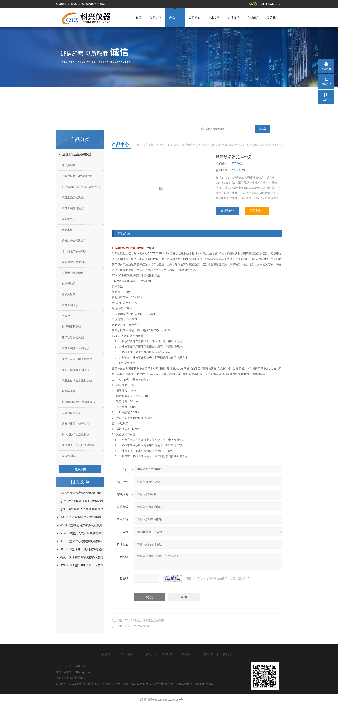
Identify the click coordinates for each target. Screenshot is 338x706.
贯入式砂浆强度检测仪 (75, 434)
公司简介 (155, 17)
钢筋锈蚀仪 (69, 283)
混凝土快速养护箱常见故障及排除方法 (85, 557)
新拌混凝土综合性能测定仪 (78, 445)
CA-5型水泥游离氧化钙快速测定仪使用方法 (88, 493)
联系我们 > (256, 210)
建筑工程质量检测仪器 (77, 154)
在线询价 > (227, 210)
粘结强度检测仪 (71, 326)
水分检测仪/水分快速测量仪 (78, 402)
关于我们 (126, 654)
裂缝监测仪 (69, 455)
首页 (139, 17)
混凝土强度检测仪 (73, 197)
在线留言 (253, 17)
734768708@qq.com (77, 672)
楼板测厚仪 (69, 294)
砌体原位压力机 (71, 412)
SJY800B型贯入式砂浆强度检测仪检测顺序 (88, 533)
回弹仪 (66, 315)
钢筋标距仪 (69, 391)
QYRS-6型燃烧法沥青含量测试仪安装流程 (87, 509)
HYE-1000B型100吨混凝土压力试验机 (84, 565)
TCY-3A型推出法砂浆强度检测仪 (145, 620)
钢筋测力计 (69, 219)
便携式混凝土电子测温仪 (77, 359)
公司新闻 (194, 17)
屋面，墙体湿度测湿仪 (75, 369)
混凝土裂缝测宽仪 (73, 208)
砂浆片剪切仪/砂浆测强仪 (77, 176)
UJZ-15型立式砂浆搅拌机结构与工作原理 (86, 541)
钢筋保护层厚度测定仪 (75, 262)
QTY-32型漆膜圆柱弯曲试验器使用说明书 (87, 501)
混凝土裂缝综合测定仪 (75, 348)
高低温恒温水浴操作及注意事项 (80, 517)
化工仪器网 (185, 683)
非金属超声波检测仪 (74, 251)
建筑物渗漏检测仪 (73, 337)
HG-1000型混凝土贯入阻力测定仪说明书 (86, 549)
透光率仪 (67, 229)
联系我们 (273, 17)
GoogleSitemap (203, 683)
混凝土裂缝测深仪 (73, 272)
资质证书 (233, 17)
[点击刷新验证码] (172, 578)
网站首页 (106, 654)
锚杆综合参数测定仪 (74, 240)
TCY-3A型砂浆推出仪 (138, 626)
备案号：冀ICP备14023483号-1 (131, 683)
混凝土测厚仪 (70, 305)
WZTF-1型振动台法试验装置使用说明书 (85, 525)
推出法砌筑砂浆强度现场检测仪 (81, 186)
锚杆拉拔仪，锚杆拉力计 (77, 423)
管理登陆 (158, 683)
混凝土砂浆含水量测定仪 (77, 380)
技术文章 (214, 17)
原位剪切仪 (69, 165)
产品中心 (175, 17)
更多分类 (80, 469)
